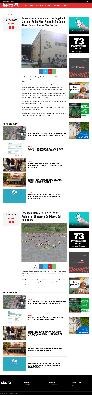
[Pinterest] (50, 71)
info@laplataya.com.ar (53, 384)
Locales (10, 14)
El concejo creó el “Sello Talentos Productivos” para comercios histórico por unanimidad (45, 181)
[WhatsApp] (54, 71)
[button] (88, 1)
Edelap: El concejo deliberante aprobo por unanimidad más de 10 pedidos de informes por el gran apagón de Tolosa (47, 134)
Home (4, 14)
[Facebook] (86, 5)
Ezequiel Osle (27, 384)
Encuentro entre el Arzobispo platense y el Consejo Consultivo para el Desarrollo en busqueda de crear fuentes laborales (45, 165)
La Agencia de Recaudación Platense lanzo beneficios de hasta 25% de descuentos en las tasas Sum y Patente (45, 150)
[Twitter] (88, 5)
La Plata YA (11, 23)
